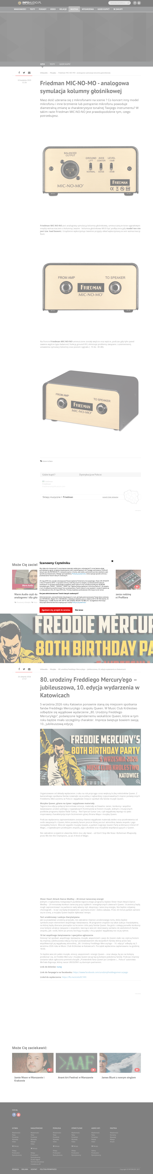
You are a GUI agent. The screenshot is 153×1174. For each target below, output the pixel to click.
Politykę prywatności (79, 574)
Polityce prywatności (79, 602)
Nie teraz (79, 610)
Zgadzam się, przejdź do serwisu (56, 610)
